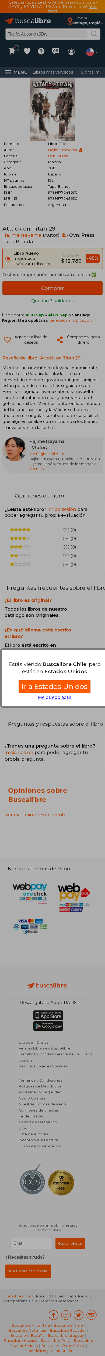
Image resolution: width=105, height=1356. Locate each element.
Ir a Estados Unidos (55, 686)
